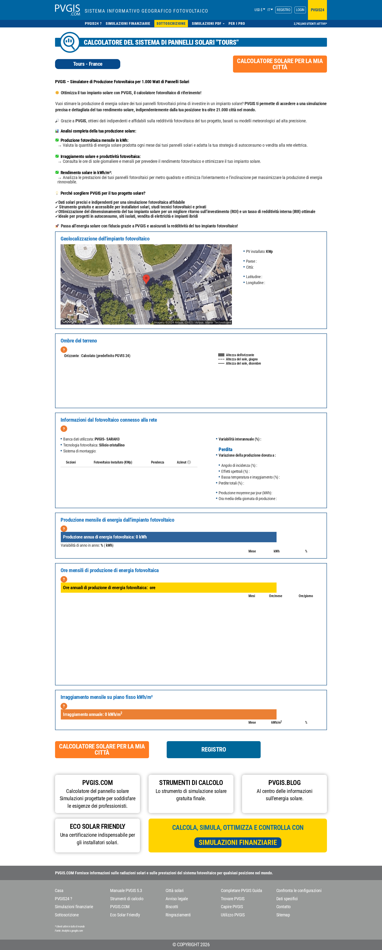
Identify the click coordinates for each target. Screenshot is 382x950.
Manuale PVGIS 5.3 (126, 890)
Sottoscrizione (66, 914)
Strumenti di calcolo (126, 898)
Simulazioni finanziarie (238, 842)
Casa (59, 890)
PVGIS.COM (120, 906)
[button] (208, 23)
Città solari (175, 890)
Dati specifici (287, 898)
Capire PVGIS (232, 906)
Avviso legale (177, 898)
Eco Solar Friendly (125, 914)
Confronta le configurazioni (299, 890)
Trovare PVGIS (232, 898)
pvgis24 (317, 10)
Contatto (283, 906)
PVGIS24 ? (63, 898)
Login (300, 10)
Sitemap (283, 914)
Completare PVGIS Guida (241, 890)
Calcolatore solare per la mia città (280, 64)
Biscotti (172, 906)
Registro (283, 10)
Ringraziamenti (178, 914)
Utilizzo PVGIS (232, 914)
